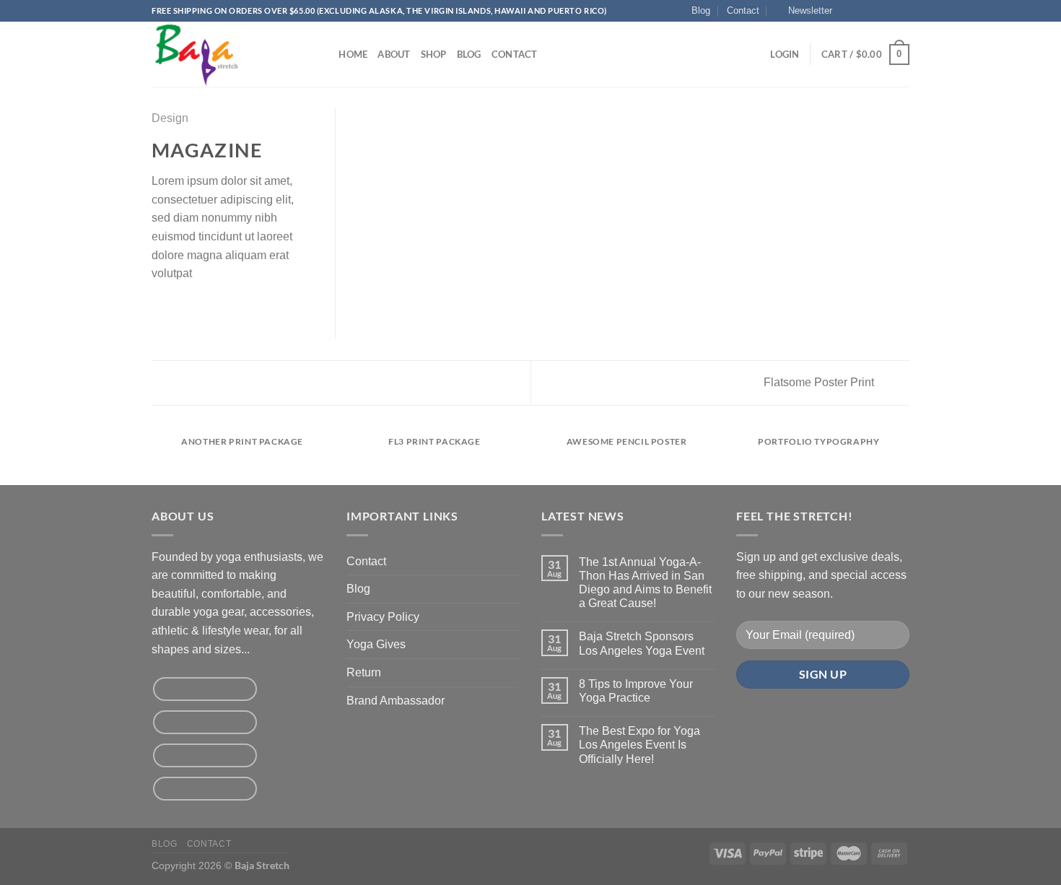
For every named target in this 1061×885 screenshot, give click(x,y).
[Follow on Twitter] (874, 11)
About (393, 54)
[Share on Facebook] (160, 307)
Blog (700, 10)
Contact (743, 10)
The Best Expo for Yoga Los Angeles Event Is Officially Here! (639, 744)
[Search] (323, 54)
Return (363, 672)
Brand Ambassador (395, 700)
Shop (434, 54)
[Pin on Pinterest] (213, 307)
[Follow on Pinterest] (902, 11)
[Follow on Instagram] (861, 11)
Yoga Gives (376, 644)
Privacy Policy (382, 617)
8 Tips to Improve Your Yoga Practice (636, 691)
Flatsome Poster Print (820, 382)
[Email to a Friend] (195, 307)
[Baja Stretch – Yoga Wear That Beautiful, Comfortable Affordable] (224, 54)
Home (353, 54)
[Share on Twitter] (178, 307)
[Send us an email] (888, 11)
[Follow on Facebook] (847, 11)
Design (170, 118)
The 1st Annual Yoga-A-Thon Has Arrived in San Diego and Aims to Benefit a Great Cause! (645, 583)
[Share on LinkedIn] (231, 307)
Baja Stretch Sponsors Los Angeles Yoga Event (641, 643)
